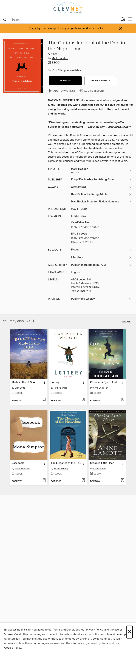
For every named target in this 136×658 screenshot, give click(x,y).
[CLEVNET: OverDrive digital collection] (68, 7)
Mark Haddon (60, 58)
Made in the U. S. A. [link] (24, 382)
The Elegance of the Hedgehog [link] (66, 463)
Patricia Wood (60, 387)
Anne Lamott (99, 468)
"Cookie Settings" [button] (100, 638)
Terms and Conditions (66, 629)
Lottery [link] (55, 382)
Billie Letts (20, 387)
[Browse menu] (130, 19)
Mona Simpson (22, 468)
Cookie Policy (12, 647)
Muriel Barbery (61, 468)
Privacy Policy (94, 629)
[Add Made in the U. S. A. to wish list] (44, 399)
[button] (65, 80)
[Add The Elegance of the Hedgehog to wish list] (83, 480)
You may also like (17, 321)
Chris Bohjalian (100, 387)
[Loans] (123, 20)
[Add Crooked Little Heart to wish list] (122, 480)
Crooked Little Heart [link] (102, 463)
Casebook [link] (18, 463)
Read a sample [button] (100, 80)
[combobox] (60, 19)
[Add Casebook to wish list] (44, 480)
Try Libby (34, 28)
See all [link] (126, 321)
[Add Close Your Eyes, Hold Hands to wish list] (122, 399)
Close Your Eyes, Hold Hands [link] (105, 382)
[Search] (5, 19)
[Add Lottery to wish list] (83, 399)
